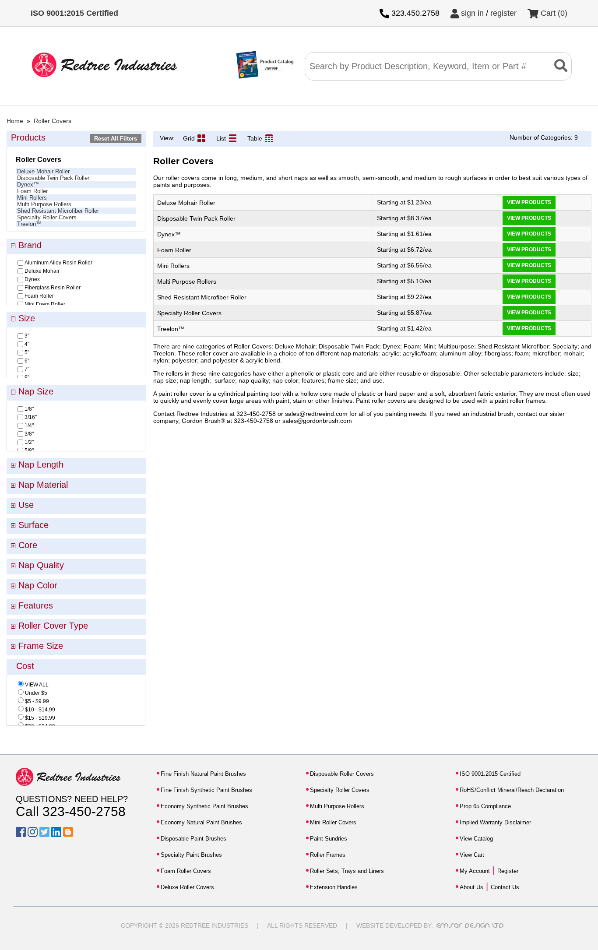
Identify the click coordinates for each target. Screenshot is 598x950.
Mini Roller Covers (333, 822)
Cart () (552, 13)
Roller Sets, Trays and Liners (347, 871)
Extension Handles (334, 887)
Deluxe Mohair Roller (43, 171)
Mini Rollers (32, 197)
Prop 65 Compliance (485, 806)
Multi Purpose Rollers (44, 204)
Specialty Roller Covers (47, 217)
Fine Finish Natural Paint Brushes (203, 774)
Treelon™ (29, 224)
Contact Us (505, 887)
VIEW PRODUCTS (529, 202)
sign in (471, 13)
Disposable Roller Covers (342, 774)
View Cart (472, 854)
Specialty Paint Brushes (191, 854)
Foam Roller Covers (186, 871)
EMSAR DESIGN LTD (470, 925)
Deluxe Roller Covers (187, 887)
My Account (475, 871)
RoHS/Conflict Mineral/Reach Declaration (512, 790)
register (503, 13)
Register (507, 871)
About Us (471, 887)
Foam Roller (32, 191)
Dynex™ (28, 184)
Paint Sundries (328, 838)
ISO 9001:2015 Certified (490, 774)
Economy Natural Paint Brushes (201, 822)
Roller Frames (327, 854)
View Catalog (476, 838)
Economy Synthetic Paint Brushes (204, 806)
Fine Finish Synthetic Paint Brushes (206, 790)
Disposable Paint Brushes (193, 838)
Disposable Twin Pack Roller (53, 178)
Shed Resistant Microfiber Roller (58, 211)
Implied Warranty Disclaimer (495, 822)
